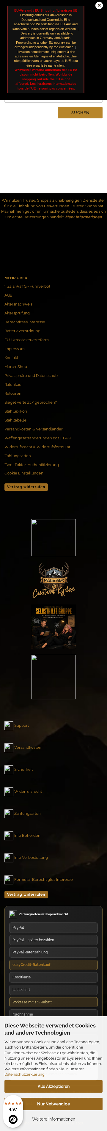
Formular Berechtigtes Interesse (43, 879)
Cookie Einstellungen (23, 473)
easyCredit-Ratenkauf (31, 965)
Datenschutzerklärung (24, 1074)
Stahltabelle (15, 420)
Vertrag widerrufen (26, 487)
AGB (8, 295)
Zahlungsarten (17, 456)
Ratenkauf (13, 384)
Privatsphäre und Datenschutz (31, 375)
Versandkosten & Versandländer (33, 429)
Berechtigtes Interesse (24, 322)
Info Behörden (27, 835)
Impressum (14, 349)
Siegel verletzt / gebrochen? (30, 402)
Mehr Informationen (83, 217)
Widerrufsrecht (28, 791)
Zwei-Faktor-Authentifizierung (31, 465)
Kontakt (11, 357)
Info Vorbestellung (31, 857)
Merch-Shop (15, 366)
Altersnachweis (18, 304)
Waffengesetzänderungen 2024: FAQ (37, 438)
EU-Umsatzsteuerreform (26, 340)
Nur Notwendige (53, 1104)
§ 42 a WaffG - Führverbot (27, 286)
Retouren (12, 393)
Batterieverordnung (22, 331)
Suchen (80, 112)
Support (21, 725)
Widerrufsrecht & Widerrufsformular (37, 447)
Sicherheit (23, 769)
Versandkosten (27, 747)
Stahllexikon (15, 411)
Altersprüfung (17, 313)
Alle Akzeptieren (54, 1086)
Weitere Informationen (53, 1119)
